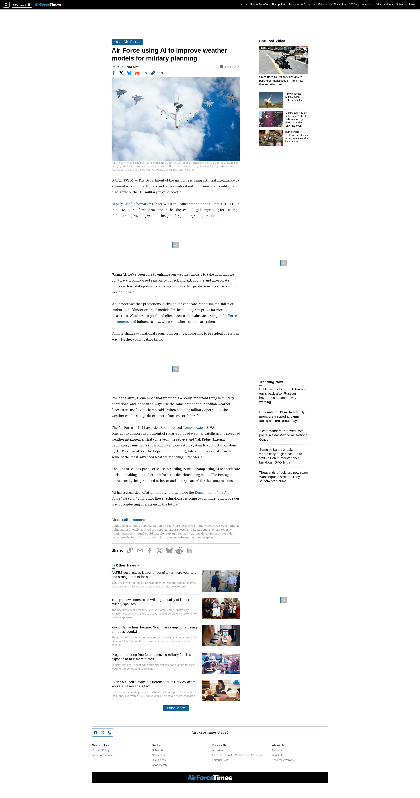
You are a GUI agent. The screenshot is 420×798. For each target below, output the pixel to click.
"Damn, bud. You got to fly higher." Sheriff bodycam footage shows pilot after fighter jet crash (296, 119)
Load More (176, 708)
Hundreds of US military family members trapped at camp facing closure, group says (282, 416)
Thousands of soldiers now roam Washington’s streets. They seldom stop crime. (283, 477)
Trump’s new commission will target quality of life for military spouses (150, 602)
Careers (277, 750)
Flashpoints (279, 4)
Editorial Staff (220, 760)
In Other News (124, 565)
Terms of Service (102, 755)
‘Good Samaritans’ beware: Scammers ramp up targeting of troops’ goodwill (154, 629)
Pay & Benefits (259, 4)
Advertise (218, 750)
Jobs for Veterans (283, 760)
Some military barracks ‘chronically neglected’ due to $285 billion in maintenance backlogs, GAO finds (280, 456)
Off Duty (354, 4)
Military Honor (384, 4)
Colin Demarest (127, 67)
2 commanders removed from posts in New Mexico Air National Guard (283, 435)
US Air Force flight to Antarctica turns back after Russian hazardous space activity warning (282, 395)
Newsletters (159, 755)
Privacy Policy (101, 750)
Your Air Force (127, 41)
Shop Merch (159, 765)
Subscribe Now (405, 4)
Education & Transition (332, 4)
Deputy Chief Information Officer (137, 204)
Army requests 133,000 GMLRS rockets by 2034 (294, 96)
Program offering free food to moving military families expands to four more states (151, 657)
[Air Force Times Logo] (48, 4)
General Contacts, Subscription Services (237, 755)
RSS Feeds (159, 760)
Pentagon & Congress (302, 4)
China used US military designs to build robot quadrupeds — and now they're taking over (281, 80)
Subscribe (158, 750)
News (244, 4)
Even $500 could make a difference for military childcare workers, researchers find (154, 684)
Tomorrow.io (193, 427)
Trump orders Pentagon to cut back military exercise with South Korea (296, 136)
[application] (283, 60)
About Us (277, 755)
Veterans (367, 4)
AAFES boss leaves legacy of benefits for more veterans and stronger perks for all (154, 575)
